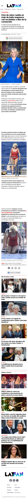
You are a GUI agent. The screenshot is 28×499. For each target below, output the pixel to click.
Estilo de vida (20, 9)
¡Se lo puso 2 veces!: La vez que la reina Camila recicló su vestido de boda (13, 297)
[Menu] (2, 6)
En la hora (10, 487)
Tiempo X (10, 490)
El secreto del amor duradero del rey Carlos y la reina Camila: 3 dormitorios (13, 343)
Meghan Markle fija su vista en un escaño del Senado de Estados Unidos (13, 463)
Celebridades (7, 9)
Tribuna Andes (10, 492)
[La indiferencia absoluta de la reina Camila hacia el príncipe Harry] (14, 354)
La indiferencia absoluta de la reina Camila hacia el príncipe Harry (12, 366)
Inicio (2, 9)
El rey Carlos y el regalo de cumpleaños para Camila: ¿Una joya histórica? (14, 320)
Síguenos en (15, 272)
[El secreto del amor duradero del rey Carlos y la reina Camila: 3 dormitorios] (14, 331)
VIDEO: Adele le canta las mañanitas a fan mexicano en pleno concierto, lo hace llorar (12, 393)
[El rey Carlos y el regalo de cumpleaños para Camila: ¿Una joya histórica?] (14, 308)
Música (3, 412)
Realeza (14, 9)
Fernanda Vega (6, 34)
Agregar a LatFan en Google (14, 38)
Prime (10, 485)
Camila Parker (11, 100)
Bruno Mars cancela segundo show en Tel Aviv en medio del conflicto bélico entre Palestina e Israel (13, 416)
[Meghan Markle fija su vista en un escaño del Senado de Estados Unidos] (14, 451)
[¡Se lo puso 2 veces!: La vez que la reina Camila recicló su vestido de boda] (14, 285)
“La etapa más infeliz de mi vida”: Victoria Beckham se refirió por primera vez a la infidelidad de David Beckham (13, 439)
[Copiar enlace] (19, 268)
